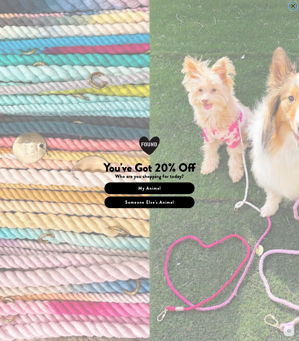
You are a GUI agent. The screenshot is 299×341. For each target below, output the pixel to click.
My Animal (149, 188)
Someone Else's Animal (149, 202)
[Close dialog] (293, 6)
